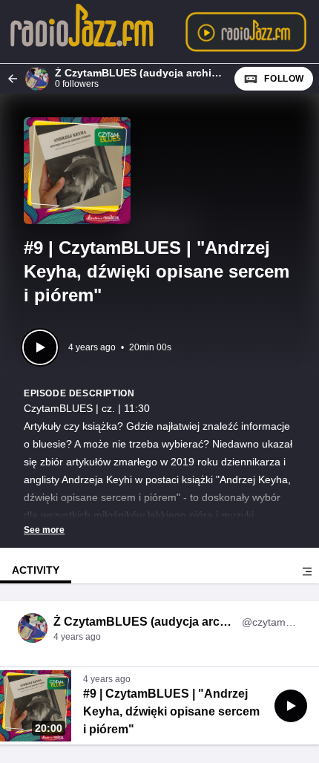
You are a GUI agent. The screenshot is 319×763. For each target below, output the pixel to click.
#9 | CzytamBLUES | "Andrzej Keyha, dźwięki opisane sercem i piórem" (171, 711)
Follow (284, 78)
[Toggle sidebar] (307, 571)
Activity (35, 570)
